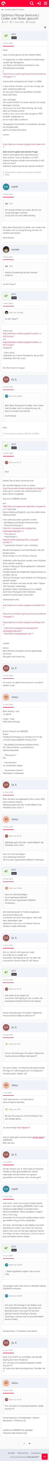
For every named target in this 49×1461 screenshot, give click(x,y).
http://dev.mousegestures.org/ (17, 633)
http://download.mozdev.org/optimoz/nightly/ (23, 488)
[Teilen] (45, 27)
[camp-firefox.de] (3, 3)
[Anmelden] (38, 3)
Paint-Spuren (22, 1127)
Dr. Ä (27, 434)
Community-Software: (24, 1457)
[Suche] (32, 3)
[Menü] (45, 3)
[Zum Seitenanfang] (45, 1457)
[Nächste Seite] (29, 1443)
